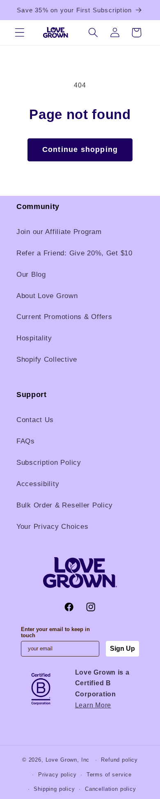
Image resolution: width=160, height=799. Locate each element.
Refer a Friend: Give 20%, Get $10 (74, 253)
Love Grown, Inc (68, 760)
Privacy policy (57, 774)
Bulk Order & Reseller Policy (64, 505)
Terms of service (109, 774)
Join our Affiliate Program (59, 232)
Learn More (93, 705)
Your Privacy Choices (52, 526)
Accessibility (37, 484)
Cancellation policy (110, 789)
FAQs (25, 441)
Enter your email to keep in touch (55, 632)
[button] (20, 33)
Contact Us (35, 420)
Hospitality (34, 338)
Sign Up (122, 648)
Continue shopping (80, 149)
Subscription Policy (48, 462)
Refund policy (119, 760)
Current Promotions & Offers (64, 317)
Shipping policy (54, 789)
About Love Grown (47, 296)
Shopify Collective (46, 359)
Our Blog (31, 274)
